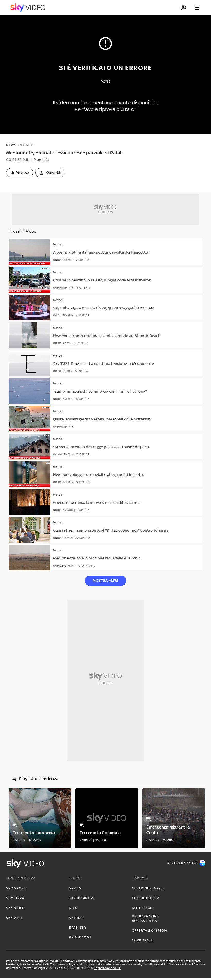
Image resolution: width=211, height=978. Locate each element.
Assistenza (26, 964)
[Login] (183, 8)
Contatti (43, 964)
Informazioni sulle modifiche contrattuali (148, 961)
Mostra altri (105, 581)
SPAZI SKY (78, 927)
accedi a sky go (182, 863)
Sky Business (81, 898)
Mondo (27, 145)
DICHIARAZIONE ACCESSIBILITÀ (145, 918)
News (11, 145)
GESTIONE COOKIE (148, 888)
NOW (73, 908)
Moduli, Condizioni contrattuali (71, 961)
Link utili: (140, 878)
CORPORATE (142, 940)
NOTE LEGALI (143, 908)
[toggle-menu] (196, 8)
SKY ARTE (14, 918)
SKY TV (75, 888)
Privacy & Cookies (106, 961)
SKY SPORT (16, 888)
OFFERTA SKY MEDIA (149, 930)
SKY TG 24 (15, 898)
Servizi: (75, 878)
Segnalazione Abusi (107, 968)
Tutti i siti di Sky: (20, 878)
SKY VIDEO (15, 908)
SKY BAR (76, 918)
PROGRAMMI (80, 937)
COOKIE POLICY (145, 898)
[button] (19, 172)
